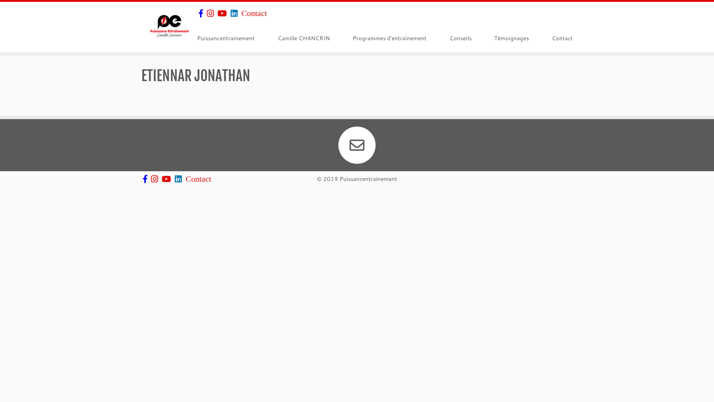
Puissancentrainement (226, 38)
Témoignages (511, 38)
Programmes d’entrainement (390, 38)
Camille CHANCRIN (304, 38)
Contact (254, 13)
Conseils (461, 38)
